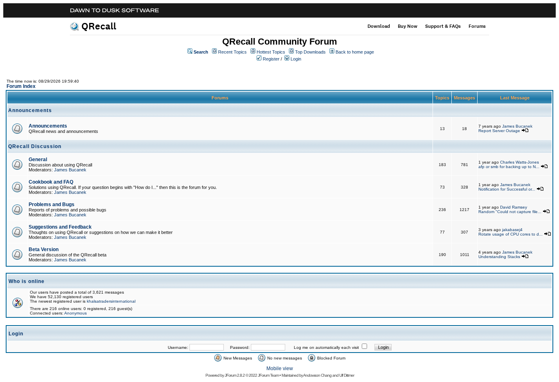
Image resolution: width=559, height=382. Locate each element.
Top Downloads (310, 51)
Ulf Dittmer (346, 375)
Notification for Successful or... (506, 189)
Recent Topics (232, 51)
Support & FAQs (443, 26)
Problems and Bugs (51, 204)
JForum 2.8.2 (235, 375)
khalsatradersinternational (111, 301)
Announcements (48, 126)
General (38, 159)
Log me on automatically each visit (326, 347)
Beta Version (44, 249)
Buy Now (407, 26)
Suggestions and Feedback (60, 227)
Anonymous (75, 313)
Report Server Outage (499, 130)
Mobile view (279, 368)
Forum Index (21, 86)
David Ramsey (513, 207)
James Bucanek (517, 126)
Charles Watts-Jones (519, 162)
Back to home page (355, 51)
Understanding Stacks (499, 256)
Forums (477, 26)
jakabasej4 (512, 229)
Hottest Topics (271, 51)
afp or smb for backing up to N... (508, 166)
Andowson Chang (317, 375)
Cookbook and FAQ (51, 182)
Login (296, 58)
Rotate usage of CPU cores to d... (510, 234)
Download (378, 26)
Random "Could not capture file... (509, 211)
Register (271, 58)
